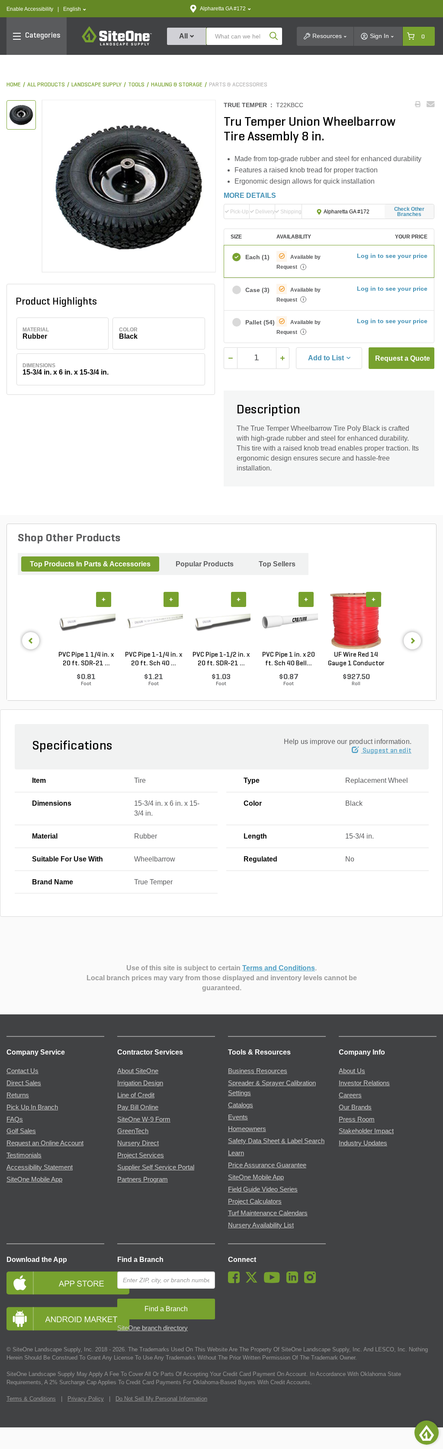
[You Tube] (274, 1280)
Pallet (256, 322)
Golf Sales (21, 1131)
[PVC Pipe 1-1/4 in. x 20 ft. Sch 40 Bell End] (153, 621)
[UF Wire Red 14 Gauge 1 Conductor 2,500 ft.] (356, 621)
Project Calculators (255, 1201)
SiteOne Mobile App (34, 1179)
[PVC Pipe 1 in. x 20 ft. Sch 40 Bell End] (288, 621)
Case (256, 289)
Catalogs (240, 1105)
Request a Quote (402, 358)
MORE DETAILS (250, 195)
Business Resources (257, 1071)
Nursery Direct (138, 1143)
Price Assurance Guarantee (267, 1165)
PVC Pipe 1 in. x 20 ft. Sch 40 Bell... (288, 659)
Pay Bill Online (137, 1107)
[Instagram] (312, 1280)
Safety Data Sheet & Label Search (276, 1141)
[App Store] (55, 1283)
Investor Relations (364, 1083)
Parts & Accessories (238, 85)
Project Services (140, 1155)
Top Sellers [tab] (277, 564)
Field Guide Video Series (263, 1189)
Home (13, 85)
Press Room (357, 1119)
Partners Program (142, 1179)
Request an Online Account (44, 1143)
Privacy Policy (85, 1398)
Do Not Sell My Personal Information (161, 1398)
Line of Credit (135, 1095)
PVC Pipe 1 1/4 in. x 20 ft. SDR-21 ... (86, 659)
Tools (136, 85)
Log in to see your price (392, 255)
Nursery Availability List (261, 1225)
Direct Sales (23, 1083)
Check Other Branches (409, 211)
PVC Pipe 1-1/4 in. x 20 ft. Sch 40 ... (153, 659)
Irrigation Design (140, 1083)
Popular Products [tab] (205, 564)
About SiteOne (137, 1071)
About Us (352, 1071)
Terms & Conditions (31, 1398)
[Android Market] (55, 1319)
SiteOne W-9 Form (143, 1119)
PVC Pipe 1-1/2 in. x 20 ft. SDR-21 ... (221, 659)
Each (256, 257)
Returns (17, 1095)
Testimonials (24, 1155)
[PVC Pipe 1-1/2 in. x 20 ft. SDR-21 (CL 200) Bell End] (221, 621)
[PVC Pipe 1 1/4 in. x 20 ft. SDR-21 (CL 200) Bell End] (86, 621)
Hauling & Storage (176, 85)
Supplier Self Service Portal (155, 1167)
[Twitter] (254, 1280)
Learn (236, 1153)
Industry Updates (363, 1143)
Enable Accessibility (29, 9)
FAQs (14, 1119)
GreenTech (132, 1131)
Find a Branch (140, 1259)
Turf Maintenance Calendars (268, 1213)
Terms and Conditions (278, 968)
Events (238, 1117)
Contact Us (22, 1071)
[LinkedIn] (294, 1280)
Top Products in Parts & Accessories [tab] (90, 564)
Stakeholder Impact (366, 1131)
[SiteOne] (117, 44)
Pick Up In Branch (32, 1107)
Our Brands (355, 1107)
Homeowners (247, 1128)
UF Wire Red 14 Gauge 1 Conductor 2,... (356, 659)
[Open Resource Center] (426, 1432)
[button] (74, 9)
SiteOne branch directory (152, 1328)
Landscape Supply (96, 85)
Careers (350, 1095)
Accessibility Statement (39, 1167)
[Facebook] (236, 1280)
